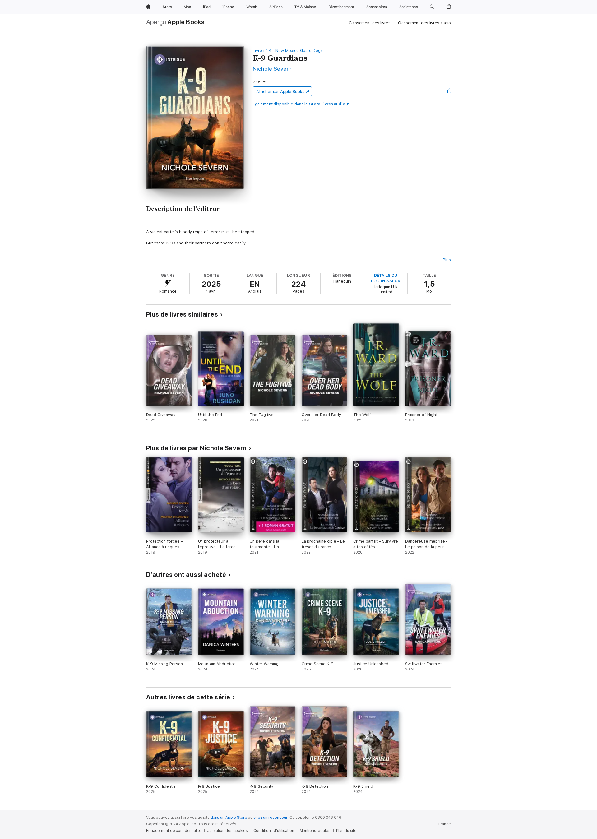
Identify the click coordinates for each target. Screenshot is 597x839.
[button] (432, 7)
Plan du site (346, 830)
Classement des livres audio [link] (424, 23)
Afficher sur (280, 91)
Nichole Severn (272, 68)
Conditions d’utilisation (273, 830)
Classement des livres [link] (369, 23)
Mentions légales (315, 830)
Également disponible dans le (299, 104)
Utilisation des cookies (227, 830)
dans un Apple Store (229, 817)
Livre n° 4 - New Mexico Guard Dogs (288, 50)
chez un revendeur (270, 817)
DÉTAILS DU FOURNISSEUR (385, 278)
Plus (447, 259)
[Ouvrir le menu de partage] (449, 91)
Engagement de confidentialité (173, 830)
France (444, 824)
